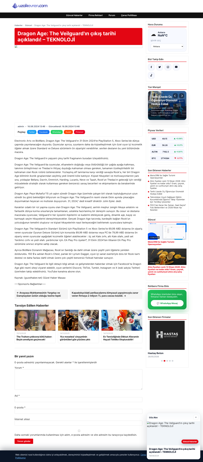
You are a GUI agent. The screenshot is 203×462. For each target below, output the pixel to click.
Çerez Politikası (129, 15)
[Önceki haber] (175, 95)
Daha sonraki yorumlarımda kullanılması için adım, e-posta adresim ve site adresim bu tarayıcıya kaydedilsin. (76, 434)
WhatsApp (56, 132)
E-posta (20, 407)
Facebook (43, 132)
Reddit (68, 132)
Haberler (19, 25)
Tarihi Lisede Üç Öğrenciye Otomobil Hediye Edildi (167, 192)
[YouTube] (176, 67)
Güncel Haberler (74, 15)
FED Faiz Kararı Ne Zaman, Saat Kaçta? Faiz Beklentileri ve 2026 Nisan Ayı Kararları (168, 207)
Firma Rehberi (96, 15)
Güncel (28, 25)
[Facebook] (151, 67)
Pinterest (79, 132)
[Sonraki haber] (181, 95)
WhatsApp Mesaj (167, 303)
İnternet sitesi (22, 419)
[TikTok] (151, 75)
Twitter (32, 132)
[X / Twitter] (159, 67)
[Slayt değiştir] (162, 361)
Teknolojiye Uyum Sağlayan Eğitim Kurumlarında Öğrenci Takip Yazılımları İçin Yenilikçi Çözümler (167, 199)
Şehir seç (156, 40)
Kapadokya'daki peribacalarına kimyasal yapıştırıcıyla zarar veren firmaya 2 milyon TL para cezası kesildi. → (105, 294)
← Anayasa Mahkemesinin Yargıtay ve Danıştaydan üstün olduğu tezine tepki (39, 294)
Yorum (19, 367)
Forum (112, 15)
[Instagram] (168, 67)
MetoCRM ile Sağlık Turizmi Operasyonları (162, 176)
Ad (17, 395)
